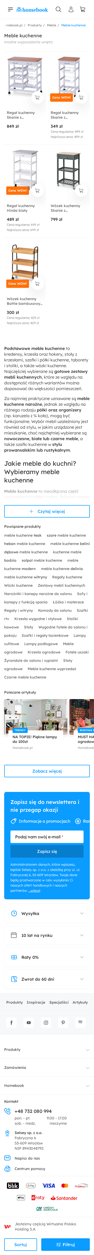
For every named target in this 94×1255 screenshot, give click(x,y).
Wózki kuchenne (19, 585)
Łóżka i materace (68, 602)
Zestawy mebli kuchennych (61, 585)
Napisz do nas (27, 1158)
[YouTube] (29, 1022)
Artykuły (80, 1002)
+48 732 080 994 (33, 1111)
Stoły (29, 627)
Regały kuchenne (67, 577)
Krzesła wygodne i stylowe (38, 618)
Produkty (14, 1002)
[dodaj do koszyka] (37, 97)
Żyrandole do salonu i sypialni (31, 660)
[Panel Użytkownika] (71, 9)
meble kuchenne (23, 535)
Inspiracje (36, 1002)
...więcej (34, 890)
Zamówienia (15, 1067)
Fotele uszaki (77, 652)
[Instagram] (46, 1022)
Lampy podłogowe (41, 643)
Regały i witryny (19, 610)
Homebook (14, 1085)
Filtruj (69, 1244)
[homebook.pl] (32, 9)
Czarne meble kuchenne (25, 677)
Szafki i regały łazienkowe (45, 635)
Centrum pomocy (30, 1168)
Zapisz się (47, 851)
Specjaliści (59, 1002)
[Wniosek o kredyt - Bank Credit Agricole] (47, 1209)
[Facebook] (11, 1022)
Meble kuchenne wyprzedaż (52, 668)
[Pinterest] (63, 1022)
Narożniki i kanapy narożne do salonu (38, 593)
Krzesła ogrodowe (44, 652)
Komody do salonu (55, 610)
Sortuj (20, 1244)
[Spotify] (80, 1022)
